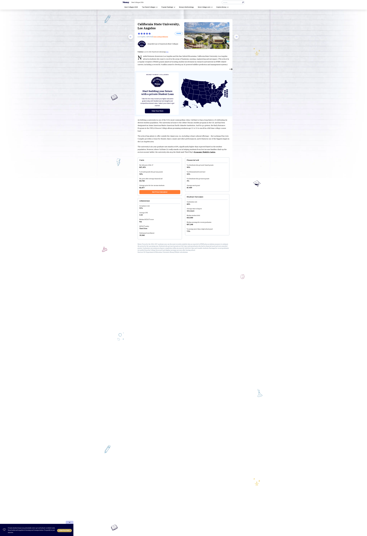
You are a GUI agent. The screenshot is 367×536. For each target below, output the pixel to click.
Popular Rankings (167, 7)
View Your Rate (157, 111)
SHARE (178, 33)
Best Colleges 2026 (138, 2)
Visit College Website (160, 36)
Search (243, 2)
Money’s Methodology (186, 7)
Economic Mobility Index (204, 152)
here (167, 52)
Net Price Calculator (160, 192)
